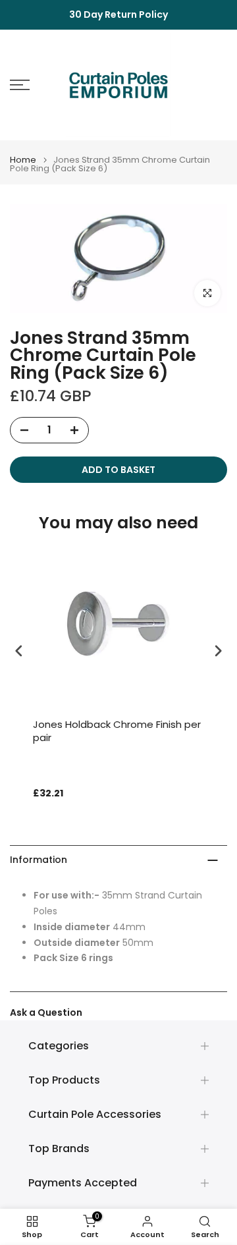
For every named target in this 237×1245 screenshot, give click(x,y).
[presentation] (19, 650)
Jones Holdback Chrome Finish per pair (117, 731)
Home (23, 159)
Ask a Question (46, 1012)
